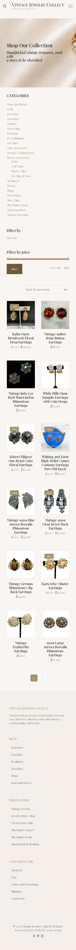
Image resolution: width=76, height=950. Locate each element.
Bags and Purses (17, 104)
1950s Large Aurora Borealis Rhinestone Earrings (55, 649)
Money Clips (18, 171)
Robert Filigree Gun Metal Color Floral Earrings (21, 461)
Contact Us (18, 898)
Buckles (11, 123)
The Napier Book (17, 205)
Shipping (16, 891)
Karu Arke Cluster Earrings (55, 586)
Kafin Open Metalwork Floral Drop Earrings (21, 338)
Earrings (12, 133)
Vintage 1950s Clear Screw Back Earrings (55, 524)
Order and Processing (24, 884)
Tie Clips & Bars (21, 176)
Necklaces (13, 180)
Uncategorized (16, 210)
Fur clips (12, 143)
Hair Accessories (17, 148)
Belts (10, 109)
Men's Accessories (18, 157)
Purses (11, 185)
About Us (16, 870)
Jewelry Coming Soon (20, 152)
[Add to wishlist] (30, 317)
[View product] (30, 311)
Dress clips (13, 128)
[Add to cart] (30, 305)
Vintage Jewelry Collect (36, 926)
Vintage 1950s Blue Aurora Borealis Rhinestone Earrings (20, 526)
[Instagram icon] (42, 936)
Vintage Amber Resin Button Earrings (55, 338)
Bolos (14, 161)
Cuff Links (17, 166)
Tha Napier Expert (22, 830)
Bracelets (13, 114)
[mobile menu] (70, 6)
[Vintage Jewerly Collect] (38, 6)
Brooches (13, 119)
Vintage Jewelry (21, 809)
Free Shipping (15, 138)
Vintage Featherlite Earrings (21, 647)
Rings (10, 190)
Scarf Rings (14, 195)
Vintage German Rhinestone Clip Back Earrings (21, 588)
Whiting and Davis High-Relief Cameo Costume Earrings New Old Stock (55, 463)
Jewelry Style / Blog (23, 816)
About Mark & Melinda (25, 844)
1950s (10, 237)
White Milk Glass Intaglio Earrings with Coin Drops (55, 397)
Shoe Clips (13, 200)
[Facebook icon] (33, 936)
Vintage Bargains (17, 214)
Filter (14, 269)
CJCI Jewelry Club (22, 823)
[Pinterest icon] (38, 936)
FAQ (13, 877)
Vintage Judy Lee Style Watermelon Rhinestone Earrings (21, 399)
